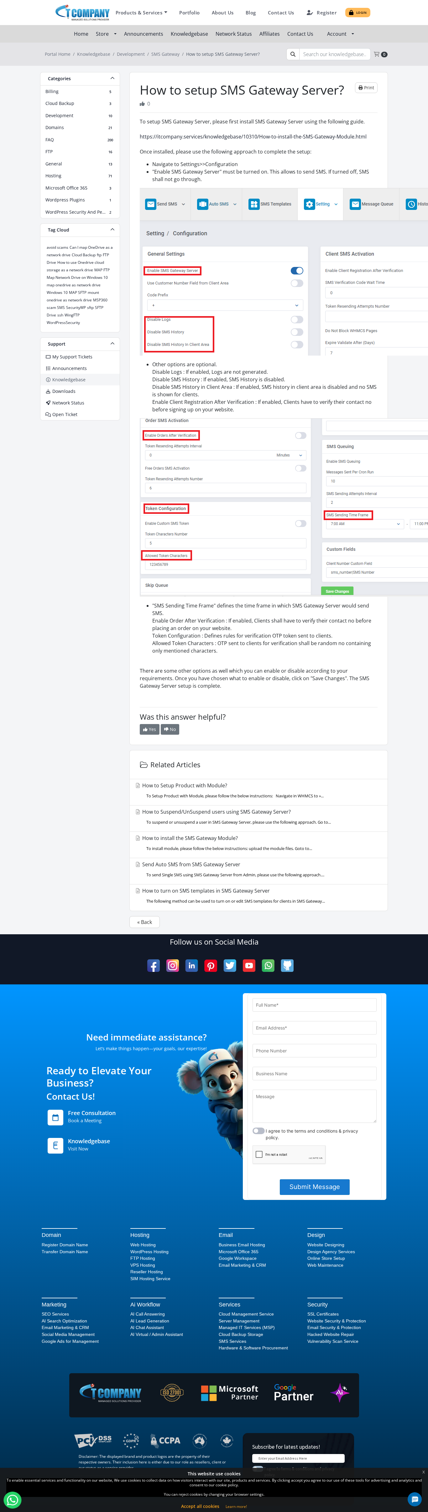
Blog (251, 12)
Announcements (144, 33)
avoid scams (57, 247)
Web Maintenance (325, 1265)
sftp (90, 307)
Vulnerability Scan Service (332, 1341)
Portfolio (189, 12)
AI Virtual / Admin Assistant (156, 1334)
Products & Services (139, 12)
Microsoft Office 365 (238, 1251)
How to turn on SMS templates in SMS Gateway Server (233, 895)
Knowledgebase (190, 33)
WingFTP (72, 315)
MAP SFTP (77, 292)
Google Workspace (238, 1258)
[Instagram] (172, 965)
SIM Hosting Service (150, 1278)
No (172, 729)
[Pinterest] (210, 965)
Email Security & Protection (334, 1327)
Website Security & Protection (336, 1320)
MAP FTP (102, 270)
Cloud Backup (84, 255)
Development (131, 54)
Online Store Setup (326, 1258)
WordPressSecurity (63, 322)
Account (338, 33)
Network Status (234, 33)
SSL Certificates (323, 1313)
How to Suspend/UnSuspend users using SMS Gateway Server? (236, 816)
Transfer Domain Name (65, 1251)
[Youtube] (249, 965)
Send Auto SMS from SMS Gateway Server (232, 869)
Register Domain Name (65, 1244)
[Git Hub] (287, 965)
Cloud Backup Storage (241, 1334)
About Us (223, 12)
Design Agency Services (331, 1251)
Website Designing (325, 1244)
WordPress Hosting (149, 1251)
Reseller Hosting (146, 1271)
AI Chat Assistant (147, 1327)
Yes (152, 729)
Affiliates (270, 33)
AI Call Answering (147, 1313)
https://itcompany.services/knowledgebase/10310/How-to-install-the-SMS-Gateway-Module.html (253, 136)
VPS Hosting (142, 1265)
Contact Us (281, 12)
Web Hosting (143, 1244)
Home (82, 33)
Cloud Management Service (246, 1313)
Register (327, 12)
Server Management (239, 1320)
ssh (60, 315)
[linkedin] (191, 965)
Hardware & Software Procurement (253, 1347)
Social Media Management (68, 1334)
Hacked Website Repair (330, 1334)
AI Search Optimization (64, 1320)
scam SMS (56, 307)
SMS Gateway (165, 54)
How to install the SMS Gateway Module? (226, 843)
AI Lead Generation (149, 1320)
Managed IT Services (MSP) (247, 1327)
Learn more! (236, 1506)
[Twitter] (229, 965)
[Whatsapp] (268, 965)
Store (103, 33)
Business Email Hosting (242, 1244)
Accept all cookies (200, 1506)
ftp (99, 255)
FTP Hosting (142, 1258)
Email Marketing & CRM (242, 1265)
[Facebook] (153, 965)
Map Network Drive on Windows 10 (77, 277)
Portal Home (57, 54)
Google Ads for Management (70, 1341)
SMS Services (232, 1341)
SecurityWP (76, 307)
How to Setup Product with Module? (232, 790)
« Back (144, 922)
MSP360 (100, 300)
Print (368, 88)
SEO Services (55, 1313)
